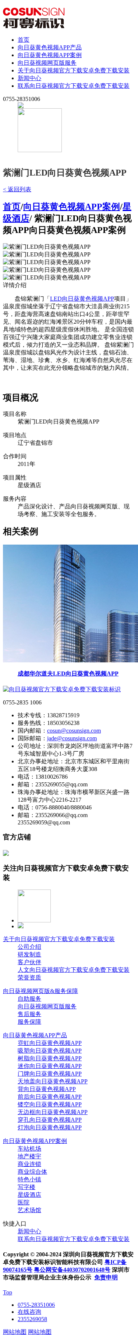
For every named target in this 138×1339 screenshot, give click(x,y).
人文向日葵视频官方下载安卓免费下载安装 (74, 970)
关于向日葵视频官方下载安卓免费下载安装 (74, 70)
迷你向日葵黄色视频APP (50, 1066)
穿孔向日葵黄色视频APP (50, 1120)
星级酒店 (29, 1195)
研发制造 (29, 954)
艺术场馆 (29, 1210)
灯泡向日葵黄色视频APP (50, 1127)
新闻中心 (29, 78)
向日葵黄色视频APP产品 (50, 47)
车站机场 (29, 1149)
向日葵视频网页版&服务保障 (40, 991)
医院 (23, 1202)
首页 (23, 40)
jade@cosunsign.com (72, 738)
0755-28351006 (36, 1305)
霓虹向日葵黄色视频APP (50, 1043)
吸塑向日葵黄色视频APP (50, 1050)
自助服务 (29, 999)
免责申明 (106, 1277)
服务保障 (29, 1022)
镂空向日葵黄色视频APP (50, 1104)
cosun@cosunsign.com (74, 730)
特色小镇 (29, 1179)
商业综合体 (32, 1172)
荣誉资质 (29, 977)
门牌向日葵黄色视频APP (50, 1074)
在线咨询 (29, 1312)
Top (7, 1292)
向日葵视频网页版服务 (47, 63)
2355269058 (32, 1319)
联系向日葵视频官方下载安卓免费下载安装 (74, 86)
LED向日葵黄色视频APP (82, 299)
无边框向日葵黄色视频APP (53, 1112)
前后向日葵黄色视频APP (50, 1097)
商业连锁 (29, 1164)
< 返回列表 (17, 189)
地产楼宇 (29, 1156)
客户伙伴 (29, 962)
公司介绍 (29, 947)
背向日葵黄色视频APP (47, 1089)
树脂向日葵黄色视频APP (50, 1058)
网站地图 (14, 1332)
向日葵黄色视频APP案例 (50, 55)
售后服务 (29, 1014)
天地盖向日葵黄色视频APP (53, 1081)
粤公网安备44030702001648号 (72, 1270)
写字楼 (26, 1187)
